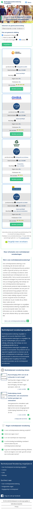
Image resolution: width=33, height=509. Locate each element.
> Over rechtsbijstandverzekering (10, 484)
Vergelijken (6, 44)
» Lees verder (22, 389)
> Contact (3, 470)
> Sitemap (4, 475)
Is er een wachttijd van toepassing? (15, 437)
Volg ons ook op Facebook (12, 496)
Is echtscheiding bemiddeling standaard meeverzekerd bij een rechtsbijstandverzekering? (16, 443)
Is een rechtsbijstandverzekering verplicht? (17, 430)
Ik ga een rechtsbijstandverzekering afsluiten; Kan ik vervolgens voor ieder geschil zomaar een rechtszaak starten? (18, 452)
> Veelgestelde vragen (7, 486)
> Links (3, 472)
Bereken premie (16, 89)
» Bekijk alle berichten (20, 419)
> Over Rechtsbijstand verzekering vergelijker (13, 467)
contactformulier (25, 238)
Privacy (16, 506)
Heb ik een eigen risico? (11, 434)
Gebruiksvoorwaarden (16, 504)
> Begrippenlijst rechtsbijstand (9, 489)
